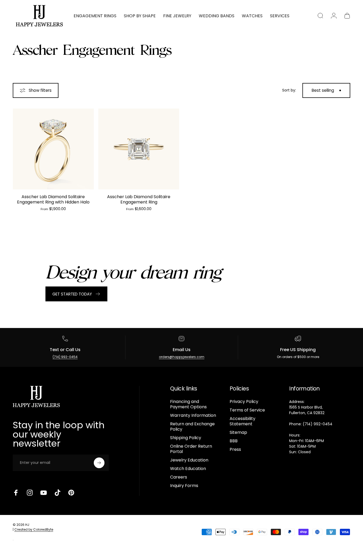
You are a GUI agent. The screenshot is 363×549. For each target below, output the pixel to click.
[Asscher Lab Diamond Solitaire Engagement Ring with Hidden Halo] (53, 149)
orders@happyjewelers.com (181, 357)
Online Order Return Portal (191, 449)
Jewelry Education (189, 460)
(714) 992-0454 (65, 357)
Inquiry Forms (184, 485)
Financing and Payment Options (188, 404)
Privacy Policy (244, 401)
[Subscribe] (99, 462)
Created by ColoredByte (33, 529)
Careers (178, 477)
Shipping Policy (185, 437)
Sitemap (238, 432)
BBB (234, 441)
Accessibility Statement (242, 421)
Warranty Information (193, 415)
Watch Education (188, 468)
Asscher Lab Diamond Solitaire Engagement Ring (138, 199)
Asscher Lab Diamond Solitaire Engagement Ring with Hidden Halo (53, 199)
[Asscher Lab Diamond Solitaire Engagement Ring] (138, 149)
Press (235, 449)
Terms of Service (247, 410)
